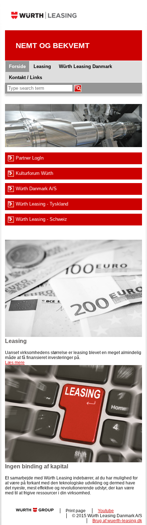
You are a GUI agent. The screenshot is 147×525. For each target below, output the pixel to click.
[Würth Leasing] (44, 28)
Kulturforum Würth (34, 173)
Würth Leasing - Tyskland (42, 204)
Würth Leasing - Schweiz (41, 219)
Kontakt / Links (25, 77)
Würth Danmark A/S (36, 188)
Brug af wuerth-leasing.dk (117, 520)
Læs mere (15, 362)
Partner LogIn (30, 158)
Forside (17, 66)
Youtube (106, 510)
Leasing (42, 66)
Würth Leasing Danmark (85, 66)
